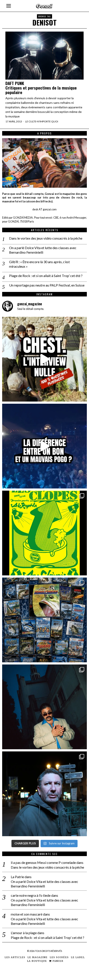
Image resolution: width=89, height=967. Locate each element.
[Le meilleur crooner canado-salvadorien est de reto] (44, 706)
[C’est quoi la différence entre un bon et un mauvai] (44, 446)
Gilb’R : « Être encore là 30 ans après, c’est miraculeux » (39, 264)
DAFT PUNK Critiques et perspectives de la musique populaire (41, 87)
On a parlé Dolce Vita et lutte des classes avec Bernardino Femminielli (42, 250)
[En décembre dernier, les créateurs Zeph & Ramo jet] (44, 620)
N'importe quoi (47, 121)
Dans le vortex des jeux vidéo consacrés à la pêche (45, 238)
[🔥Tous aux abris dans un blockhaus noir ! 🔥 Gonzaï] (44, 533)
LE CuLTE (30, 121)
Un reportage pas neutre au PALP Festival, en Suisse (46, 285)
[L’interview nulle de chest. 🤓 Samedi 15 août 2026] (44, 359)
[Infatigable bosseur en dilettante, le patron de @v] (44, 793)
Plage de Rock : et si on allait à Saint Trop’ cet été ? (46, 276)
